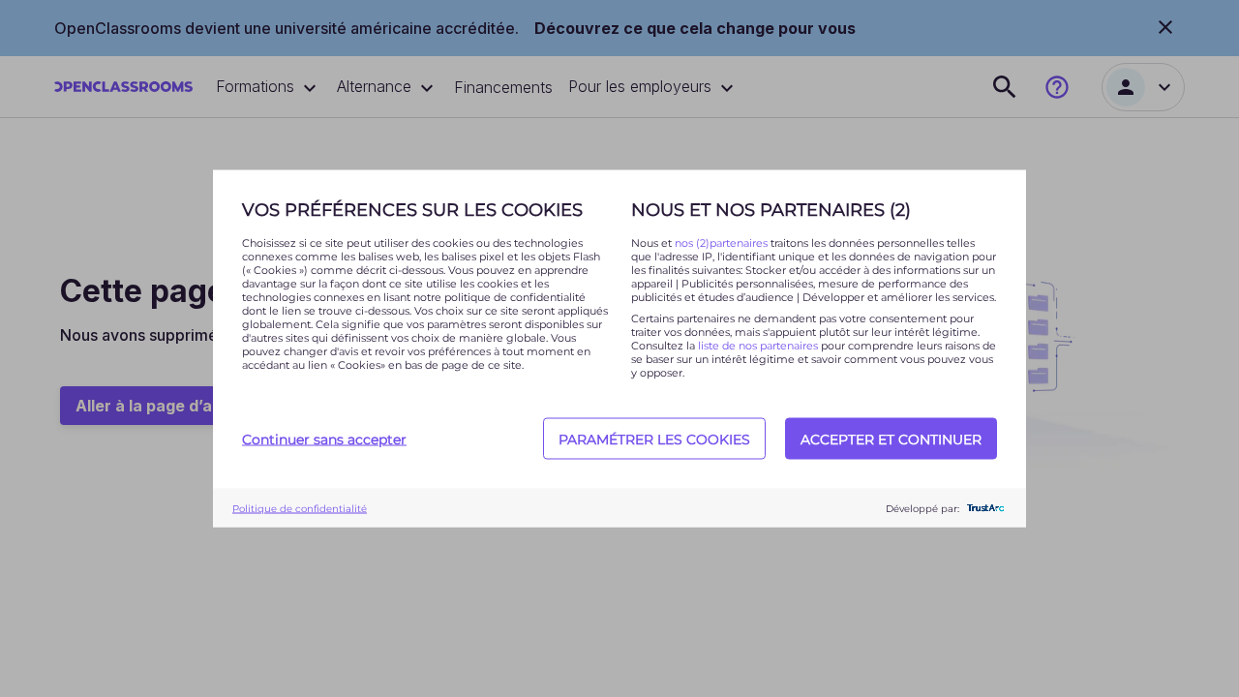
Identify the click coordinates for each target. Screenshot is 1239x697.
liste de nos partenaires (758, 345)
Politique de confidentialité (299, 507)
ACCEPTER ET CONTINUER (891, 438)
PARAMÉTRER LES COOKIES (654, 438)
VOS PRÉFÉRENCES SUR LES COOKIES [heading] (412, 210)
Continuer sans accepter (324, 438)
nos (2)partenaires (723, 243)
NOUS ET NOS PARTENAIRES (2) (771, 210)
